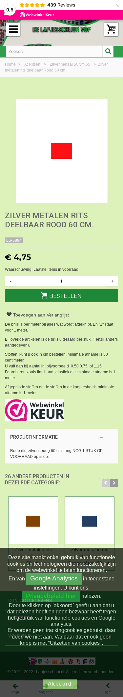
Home (11, 64)
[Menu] (13, 29)
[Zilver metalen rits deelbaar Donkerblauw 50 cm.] (89, 520)
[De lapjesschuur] (61, 29)
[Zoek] (107, 51)
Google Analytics (54, 578)
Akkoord (60, 684)
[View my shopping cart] (111, 29)
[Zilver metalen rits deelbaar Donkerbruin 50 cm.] (33, 520)
